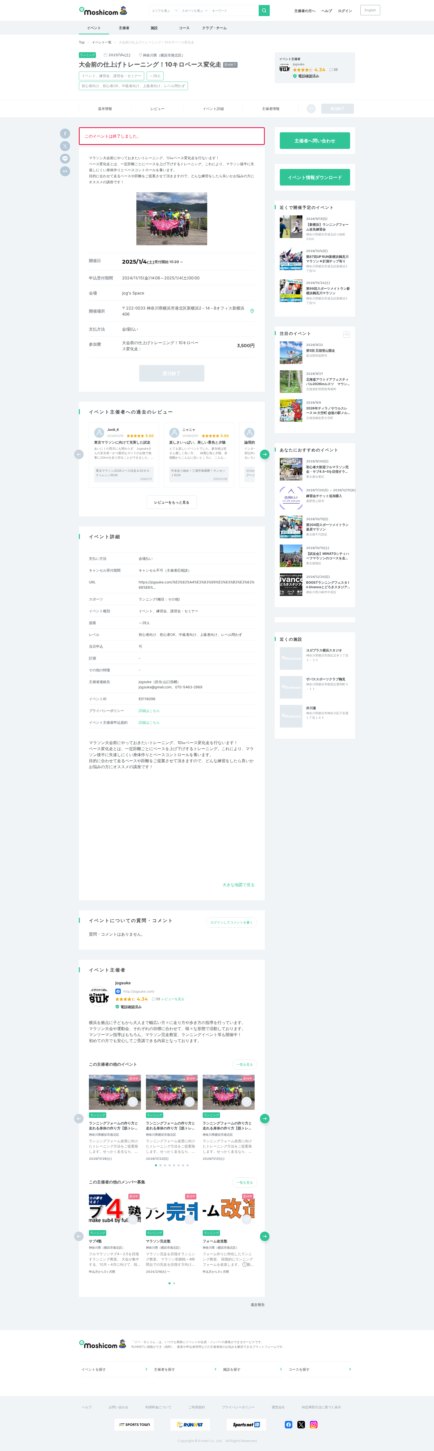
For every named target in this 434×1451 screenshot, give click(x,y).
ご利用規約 (197, 1407)
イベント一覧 (102, 42)
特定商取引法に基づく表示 (321, 1407)
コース (184, 28)
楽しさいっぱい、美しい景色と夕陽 (197, 442)
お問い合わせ (118, 1407)
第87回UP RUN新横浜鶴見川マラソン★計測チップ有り (327, 259)
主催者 (124, 28)
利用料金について (158, 1407)
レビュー (157, 108)
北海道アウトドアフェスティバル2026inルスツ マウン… (328, 381)
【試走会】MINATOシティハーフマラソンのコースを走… (327, 556)
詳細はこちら (149, 710)
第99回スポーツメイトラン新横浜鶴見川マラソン (328, 290)
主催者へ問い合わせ (315, 140)
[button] (264, 454)
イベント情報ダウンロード (315, 177)
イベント (94, 28)
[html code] (65, 171)
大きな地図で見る (239, 884)
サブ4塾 (95, 1241)
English (370, 10)
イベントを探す (93, 1369)
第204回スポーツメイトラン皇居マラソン (327, 527)
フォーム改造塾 (215, 1241)
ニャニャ (188, 430)
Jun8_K (113, 430)
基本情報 (105, 108)
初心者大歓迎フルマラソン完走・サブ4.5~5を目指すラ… (327, 469)
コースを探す (299, 1369)
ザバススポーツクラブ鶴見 (325, 679)
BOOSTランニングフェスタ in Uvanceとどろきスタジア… (328, 584)
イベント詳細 (213, 108)
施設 (154, 28)
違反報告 (258, 1304)
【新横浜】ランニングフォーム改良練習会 (327, 226)
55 (336, 70)
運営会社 (278, 1407)
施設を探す (232, 1369)
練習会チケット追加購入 (324, 496)
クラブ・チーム (214, 28)
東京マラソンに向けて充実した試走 (122, 442)
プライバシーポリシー (238, 1407)
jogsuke (298, 64)
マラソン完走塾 (158, 1241)
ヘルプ (326, 11)
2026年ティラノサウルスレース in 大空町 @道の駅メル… (328, 410)
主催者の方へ (304, 11)
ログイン (345, 11)
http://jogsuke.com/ (138, 991)
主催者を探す (164, 1369)
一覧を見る (245, 1064)
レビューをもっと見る (171, 502)
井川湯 (311, 708)
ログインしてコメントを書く (231, 922)
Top (82, 42)
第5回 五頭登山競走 (320, 350)
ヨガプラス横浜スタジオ (324, 650)
